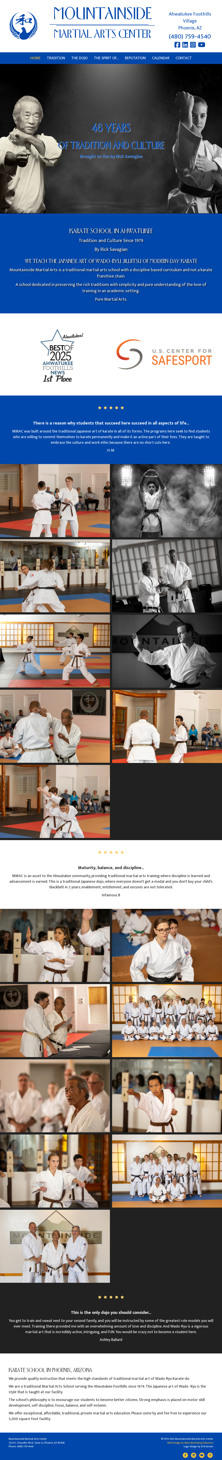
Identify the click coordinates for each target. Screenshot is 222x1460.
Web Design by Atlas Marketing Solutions (190, 1443)
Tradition (56, 58)
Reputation (135, 58)
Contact (184, 58)
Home (35, 58)
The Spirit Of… (106, 58)
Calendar (160, 58)
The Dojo (79, 58)
